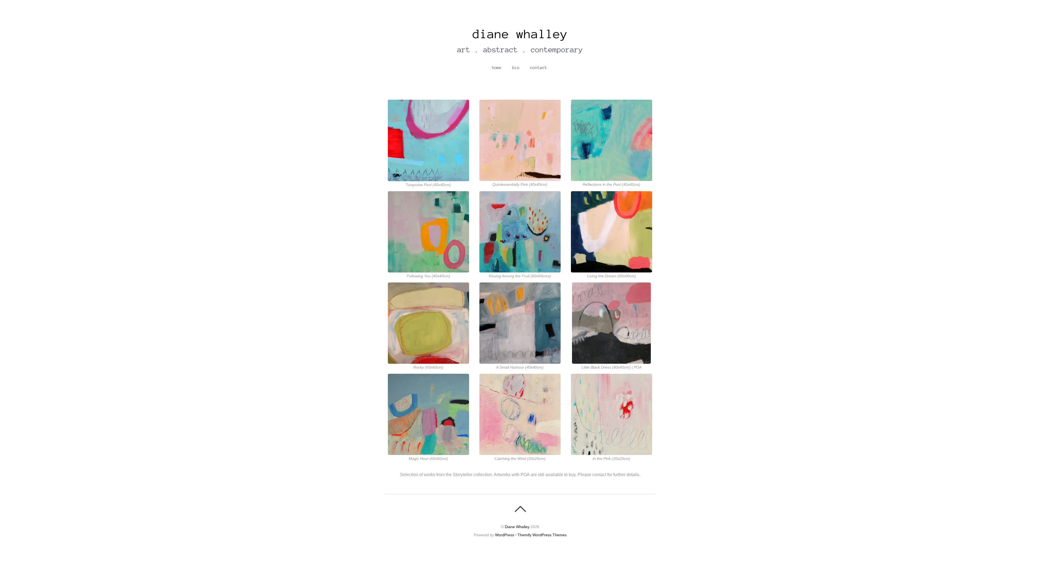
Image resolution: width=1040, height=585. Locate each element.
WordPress (504, 535)
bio (515, 68)
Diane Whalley (518, 527)
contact (538, 68)
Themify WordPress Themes (542, 535)
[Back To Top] (520, 508)
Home (497, 68)
